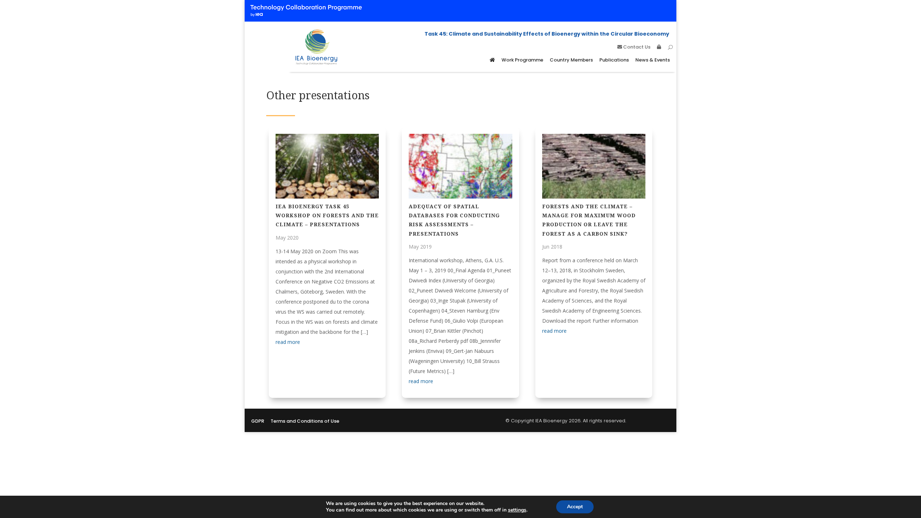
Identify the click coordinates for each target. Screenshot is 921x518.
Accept (575, 506)
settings (517, 510)
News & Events (652, 59)
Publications (614, 59)
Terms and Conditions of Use (305, 421)
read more (288, 341)
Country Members (571, 59)
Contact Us (636, 47)
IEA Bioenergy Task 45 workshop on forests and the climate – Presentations (327, 215)
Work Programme (522, 59)
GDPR (257, 421)
